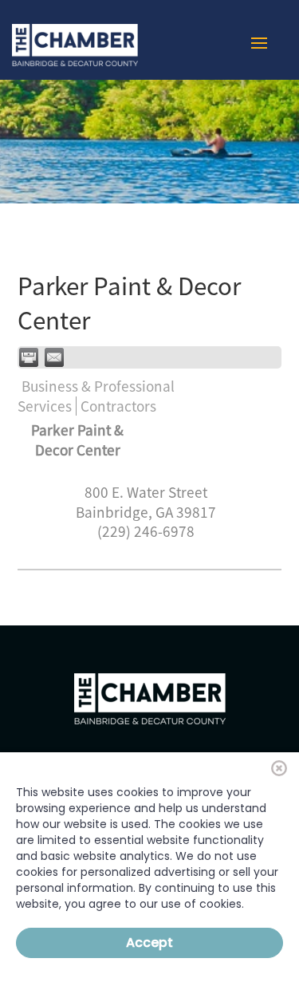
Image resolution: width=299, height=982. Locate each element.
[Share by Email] (54, 357)
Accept (149, 942)
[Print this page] (28, 357)
